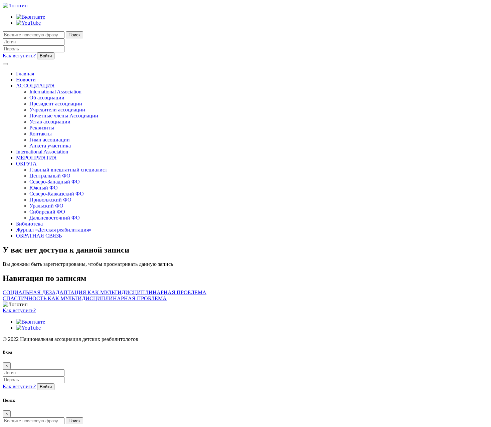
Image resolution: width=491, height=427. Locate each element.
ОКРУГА (26, 163)
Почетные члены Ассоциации (63, 115)
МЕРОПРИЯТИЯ (36, 157)
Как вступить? (19, 55)
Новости (26, 79)
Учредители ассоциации (57, 109)
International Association (55, 91)
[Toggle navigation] (5, 64)
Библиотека (29, 224)
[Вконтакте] (30, 17)
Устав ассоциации (49, 121)
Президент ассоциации (55, 103)
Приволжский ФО (50, 199)
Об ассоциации (46, 97)
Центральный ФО (49, 175)
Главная (25, 73)
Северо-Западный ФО (54, 181)
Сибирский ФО (47, 212)
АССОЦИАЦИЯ (35, 85)
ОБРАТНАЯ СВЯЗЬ (39, 236)
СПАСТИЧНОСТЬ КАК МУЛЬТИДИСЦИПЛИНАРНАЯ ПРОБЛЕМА (85, 298)
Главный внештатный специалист (68, 169)
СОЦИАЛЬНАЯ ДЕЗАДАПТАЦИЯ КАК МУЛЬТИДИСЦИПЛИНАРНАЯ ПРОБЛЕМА (104, 292)
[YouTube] (28, 23)
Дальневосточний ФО (54, 218)
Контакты (40, 133)
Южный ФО (43, 187)
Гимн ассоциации (49, 139)
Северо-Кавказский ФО (56, 193)
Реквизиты (41, 127)
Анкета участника (50, 145)
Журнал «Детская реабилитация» (54, 230)
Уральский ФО (46, 205)
